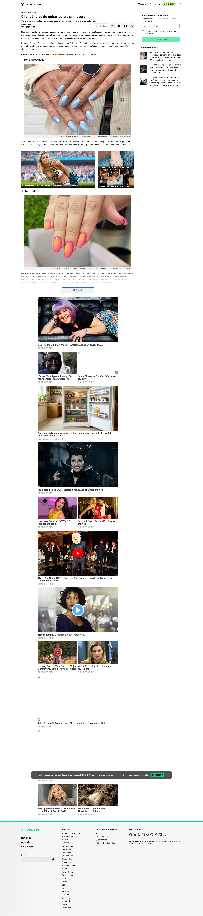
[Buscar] (53, 859)
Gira (64, 878)
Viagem (65, 904)
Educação (66, 862)
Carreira (65, 843)
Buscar (24, 855)
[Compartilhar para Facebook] (125, 25)
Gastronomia (67, 875)
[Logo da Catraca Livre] (31, 4)
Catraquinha (67, 846)
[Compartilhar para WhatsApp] (112, 25)
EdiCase (27, 25)
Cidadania (66, 852)
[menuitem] (38, 839)
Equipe (99, 846)
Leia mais (77, 290)
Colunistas (27, 846)
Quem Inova (67, 898)
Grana (64, 881)
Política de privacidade (106, 843)
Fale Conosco (102, 836)
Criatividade (67, 856)
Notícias (65, 891)
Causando (66, 849)
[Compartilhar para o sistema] (131, 25)
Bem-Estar (32, 13)
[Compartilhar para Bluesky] (119, 25)
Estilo (64, 868)
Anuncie (170, 4)
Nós (63, 888)
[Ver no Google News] (101, 25)
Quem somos (101, 840)
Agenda (143, 4)
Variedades (67, 901)
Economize (67, 859)
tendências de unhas (62, 54)
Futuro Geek (67, 872)
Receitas (156, 4)
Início (23, 13)
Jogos (64, 885)
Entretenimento (69, 865)
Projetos (65, 894)
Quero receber (161, 39)
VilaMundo (66, 907)
